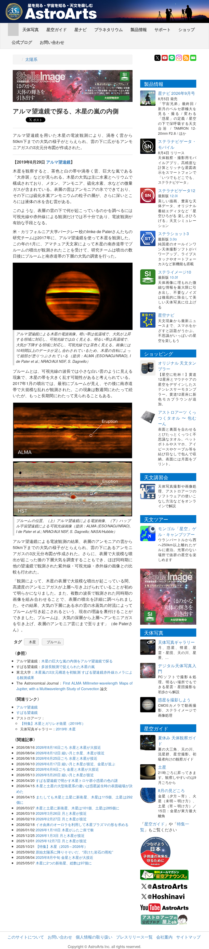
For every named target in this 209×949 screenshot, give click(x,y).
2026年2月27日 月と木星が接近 (61, 818)
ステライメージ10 (174, 272)
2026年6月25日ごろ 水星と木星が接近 (66, 758)
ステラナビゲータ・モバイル (177, 144)
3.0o (173, 239)
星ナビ (80, 29)
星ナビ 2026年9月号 (176, 93)
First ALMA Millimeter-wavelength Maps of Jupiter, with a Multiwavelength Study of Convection (74, 685)
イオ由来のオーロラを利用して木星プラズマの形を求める (82, 824)
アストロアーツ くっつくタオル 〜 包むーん (177, 418)
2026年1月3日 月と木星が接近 (60, 835)
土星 (162, 767)
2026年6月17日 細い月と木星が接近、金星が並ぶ (75, 763)
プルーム (54, 641)
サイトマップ (188, 937)
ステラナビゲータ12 (176, 190)
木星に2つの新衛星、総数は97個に (64, 862)
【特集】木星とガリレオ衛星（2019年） (52, 723)
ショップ (186, 29)
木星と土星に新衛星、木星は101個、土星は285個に (77, 807)
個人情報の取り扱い (94, 937)
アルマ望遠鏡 (58, 162)
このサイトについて (25, 937)
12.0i (174, 195)
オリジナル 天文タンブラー (177, 366)
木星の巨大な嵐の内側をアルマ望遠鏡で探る (77, 660)
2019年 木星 (66, 728)
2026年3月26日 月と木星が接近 (61, 813)
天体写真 (30, 29)
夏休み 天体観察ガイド (177, 740)
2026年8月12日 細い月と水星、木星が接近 (70, 752)
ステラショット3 (173, 233)
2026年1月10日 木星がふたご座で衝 (65, 829)
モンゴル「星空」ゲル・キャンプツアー (177, 531)
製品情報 (138, 29)
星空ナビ (166, 315)
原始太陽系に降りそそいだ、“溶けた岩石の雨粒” (74, 851)
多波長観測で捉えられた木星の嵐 (68, 666)
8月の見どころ (171, 790)
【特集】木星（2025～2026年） (62, 846)
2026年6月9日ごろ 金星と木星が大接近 (67, 769)
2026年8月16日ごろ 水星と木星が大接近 (68, 747)
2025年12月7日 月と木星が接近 (61, 840)
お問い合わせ (52, 42)
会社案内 (164, 937)
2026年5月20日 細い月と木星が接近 (65, 774)
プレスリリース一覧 (134, 937)
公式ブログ (22, 42)
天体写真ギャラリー (176, 642)
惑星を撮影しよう (174, 700)
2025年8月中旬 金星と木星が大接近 (64, 857)
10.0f (174, 277)
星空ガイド (56, 29)
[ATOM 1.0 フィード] (186, 57)
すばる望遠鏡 (27, 712)
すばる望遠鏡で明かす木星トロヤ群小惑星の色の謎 (77, 780)
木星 (32, 641)
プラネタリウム (108, 29)
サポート (162, 29)
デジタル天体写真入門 (177, 668)
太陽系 (31, 59)
